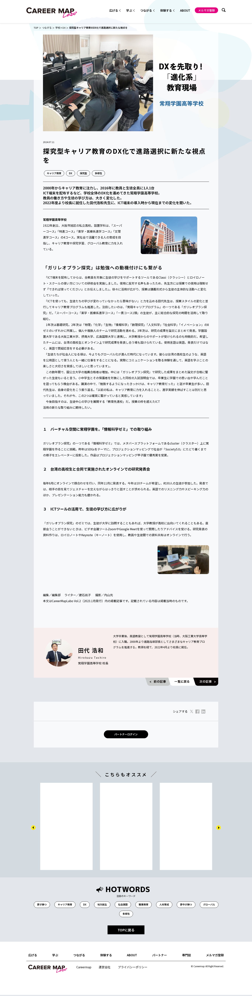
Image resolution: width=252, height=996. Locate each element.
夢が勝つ (42, 904)
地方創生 (102, 904)
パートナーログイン (126, 734)
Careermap (83, 967)
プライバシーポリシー (132, 967)
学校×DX (60, 27)
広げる (32, 955)
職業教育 (143, 904)
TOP (36, 27)
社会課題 (123, 904)
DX (70, 173)
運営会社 (105, 967)
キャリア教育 (54, 173)
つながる (47, 27)
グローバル (209, 904)
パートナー (159, 955)
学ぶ (55, 955)
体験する (106, 955)
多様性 (98, 173)
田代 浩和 (91, 650)
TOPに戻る (126, 929)
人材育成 (164, 904)
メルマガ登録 (206, 10)
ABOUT (185, 10)
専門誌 (186, 955)
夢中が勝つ (186, 904)
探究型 (83, 173)
